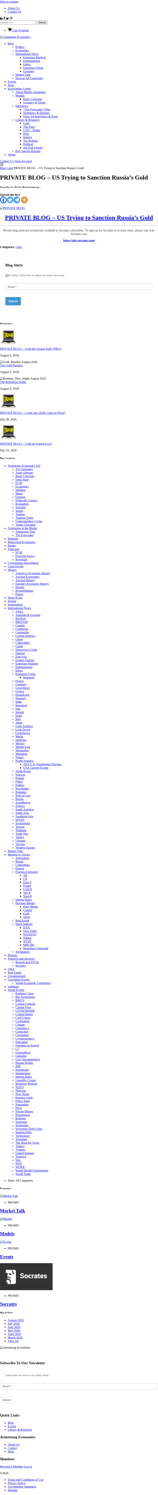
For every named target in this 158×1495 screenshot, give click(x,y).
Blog (11, 43)
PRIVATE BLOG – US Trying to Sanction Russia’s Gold (79, 217)
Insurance (21, 705)
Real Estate (22, 920)
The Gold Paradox (11, 365)
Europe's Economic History (32, 583)
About (11, 154)
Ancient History (25, 580)
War (17, 1160)
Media (19, 736)
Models (19, 95)
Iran (17, 708)
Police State (22, 1101)
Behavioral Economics (21, 542)
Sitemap (13, 1490)
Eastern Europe (24, 660)
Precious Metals (25, 903)
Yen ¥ (26, 892)
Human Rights (24, 1062)
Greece (19, 691)
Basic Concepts (32, 99)
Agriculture (22, 858)
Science (20, 806)
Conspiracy (22, 1028)
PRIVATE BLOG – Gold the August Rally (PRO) (30, 348)
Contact (12, 1448)
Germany (28, 71)
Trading (20, 514)
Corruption (22, 1035)
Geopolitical (22, 1052)
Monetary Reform (26, 1083)
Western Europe (25, 847)
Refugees (28, 677)
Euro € (27, 882)
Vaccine (20, 844)
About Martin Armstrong (30, 92)
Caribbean (21, 629)
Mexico (20, 743)
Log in (28, 1466)
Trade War (21, 833)
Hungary (20, 698)
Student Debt (23, 1132)
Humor (12, 601)
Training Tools (24, 517)
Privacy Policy (16, 1483)
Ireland (19, 712)
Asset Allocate (24, 472)
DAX (26, 927)
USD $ (27, 889)
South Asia (22, 813)
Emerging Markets (34, 57)
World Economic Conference (33, 983)
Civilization (22, 1021)
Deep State (22, 479)
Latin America (24, 726)
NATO (19, 1087)
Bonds (19, 861)
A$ (25, 875)
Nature (19, 757)
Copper (27, 910)
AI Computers (24, 469)
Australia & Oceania (27, 615)
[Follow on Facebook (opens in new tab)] (4, 18)
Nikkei (27, 938)
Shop (11, 85)
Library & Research (27, 120)
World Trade (23, 1174)
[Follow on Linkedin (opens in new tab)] (1, 18)
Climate (20, 1024)
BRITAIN (21, 622)
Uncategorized (16, 976)
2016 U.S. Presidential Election (42, 764)
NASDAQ (29, 934)
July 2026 (14, 1323)
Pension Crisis (24, 1097)
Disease (20, 653)
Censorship (22, 632)
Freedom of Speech (27, 1045)
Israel (18, 715)
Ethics (27, 64)
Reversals (21, 559)
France (19, 681)
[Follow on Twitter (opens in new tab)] (8, 18)
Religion (20, 1118)
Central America (25, 635)
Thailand (20, 830)
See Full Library (33, 147)
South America (24, 809)
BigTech (20, 618)
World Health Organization (31, 1170)
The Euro (29, 126)
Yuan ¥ (27, 896)
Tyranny (20, 1149)
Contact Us (14, 11)
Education (21, 1042)
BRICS (19, 1000)
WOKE (20, 1167)
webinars (13, 986)
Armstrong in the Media (22, 528)
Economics (22, 50)
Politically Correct (26, 500)
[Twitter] (10, 200)
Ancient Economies (27, 576)
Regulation (22, 504)
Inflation (20, 490)
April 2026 (14, 1334)
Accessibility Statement (22, 1486)
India (18, 701)
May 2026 (14, 1330)
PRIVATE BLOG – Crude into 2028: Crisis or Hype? (33, 412)
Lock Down (22, 729)
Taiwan (19, 826)
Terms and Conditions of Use (25, 1479)
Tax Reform (30, 140)
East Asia (21, 656)
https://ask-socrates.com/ (79, 240)
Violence (20, 1156)
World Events (16, 990)
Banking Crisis (24, 993)
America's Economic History (32, 573)
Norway (20, 774)
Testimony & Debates (36, 113)
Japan (18, 722)
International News (27, 54)
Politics (19, 47)
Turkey (19, 837)
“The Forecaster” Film (36, 109)
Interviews (21, 106)
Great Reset (22, 688)
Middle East (22, 747)
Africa (19, 611)
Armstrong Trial (25, 531)
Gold (26, 123)
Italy (18, 719)
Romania (20, 792)
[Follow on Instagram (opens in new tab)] (11, 18)
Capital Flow (23, 1007)
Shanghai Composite (35, 948)
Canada (20, 625)
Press (18, 1108)
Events (12, 81)
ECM (18, 483)
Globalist (20, 1056)
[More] (24, 200)
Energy (19, 868)
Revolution (22, 788)
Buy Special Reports (27, 151)
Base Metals (30, 906)
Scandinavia (22, 802)
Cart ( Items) (20, 30)
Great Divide (16, 566)
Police (19, 781)
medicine (20, 740)
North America (24, 760)
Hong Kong (15, 597)
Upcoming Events (19, 979)
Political (28, 144)
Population (22, 1104)
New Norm (22, 1094)
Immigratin (22, 1069)
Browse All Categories (29, 78)
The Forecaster (24, 535)
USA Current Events (35, 767)
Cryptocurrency (24, 1038)
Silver (26, 917)
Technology (22, 951)
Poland (19, 778)
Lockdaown (22, 733)
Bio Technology (25, 997)
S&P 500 (28, 944)
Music (19, 493)
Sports (19, 510)
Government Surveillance (23, 563)
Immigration (15, 604)
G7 (17, 1049)
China (19, 639)
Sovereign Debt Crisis (28, 1128)
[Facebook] (3, 200)
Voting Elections (25, 524)
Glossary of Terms (34, 102)
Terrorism (21, 1139)
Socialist (20, 507)
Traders (19, 1146)
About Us (14, 8)
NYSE (27, 941)
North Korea (23, 771)
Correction (21, 1031)
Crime (19, 646)
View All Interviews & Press (40, 116)
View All (13, 1341)
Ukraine (20, 840)
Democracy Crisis (26, 649)
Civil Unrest (22, 1017)
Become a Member (11, 1466)
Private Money (24, 1111)
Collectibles (22, 642)
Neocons (20, 1090)
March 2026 (15, 1337)
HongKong (22, 694)
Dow (26, 133)
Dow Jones (30, 931)
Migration (21, 754)
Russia (19, 799)
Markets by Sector (19, 854)
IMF (18, 1066)
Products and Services (21, 958)
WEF (18, 1163)
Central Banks (24, 1014)
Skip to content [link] (9, 1)
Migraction (22, 750)
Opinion (20, 497)
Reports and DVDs (27, 962)
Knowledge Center (19, 88)
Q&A (11, 969)
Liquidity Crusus (25, 1080)
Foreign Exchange (26, 872)
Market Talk (22, 74)
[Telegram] (16, 200)
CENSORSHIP (25, 1010)
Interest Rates (23, 899)
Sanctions (21, 1122)
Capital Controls (25, 1003)
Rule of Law (23, 795)
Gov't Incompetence (27, 1059)
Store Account (23, 161)
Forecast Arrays (24, 556)
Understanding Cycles (28, 521)
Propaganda (22, 1115)
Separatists (21, 1125)
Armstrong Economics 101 (24, 465)
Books (12, 545)
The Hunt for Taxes (27, 1142)
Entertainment (31, 60)
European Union (33, 67)
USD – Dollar (31, 130)
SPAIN (19, 819)
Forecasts (13, 549)
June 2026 (14, 1327)
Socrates (20, 965)
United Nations (24, 1153)
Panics (19, 594)
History (27, 137)
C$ (25, 878)
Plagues (12, 955)
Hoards (19, 587)
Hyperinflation (24, 590)
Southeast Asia (24, 816)
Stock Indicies (24, 924)
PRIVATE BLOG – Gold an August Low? (26, 443)
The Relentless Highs (13, 382)
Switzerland (22, 823)
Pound (27, 885)
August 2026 (16, 1320)
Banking (13, 538)
